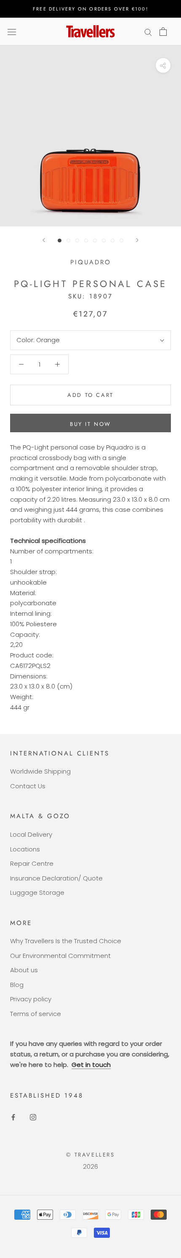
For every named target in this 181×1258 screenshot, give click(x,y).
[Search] (148, 31)
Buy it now (90, 424)
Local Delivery (31, 834)
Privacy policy (30, 999)
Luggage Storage (37, 892)
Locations (25, 849)
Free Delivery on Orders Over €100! (90, 8)
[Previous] (44, 240)
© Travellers (90, 1155)
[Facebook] (13, 1117)
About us (24, 969)
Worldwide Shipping (40, 771)
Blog (17, 984)
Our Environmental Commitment (60, 955)
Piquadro (90, 262)
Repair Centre (31, 863)
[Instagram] (33, 1117)
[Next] (137, 240)
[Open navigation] (12, 31)
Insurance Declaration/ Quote (56, 878)
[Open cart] (163, 31)
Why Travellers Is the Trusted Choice (65, 940)
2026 (90, 1166)
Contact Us (27, 786)
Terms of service (35, 1013)
